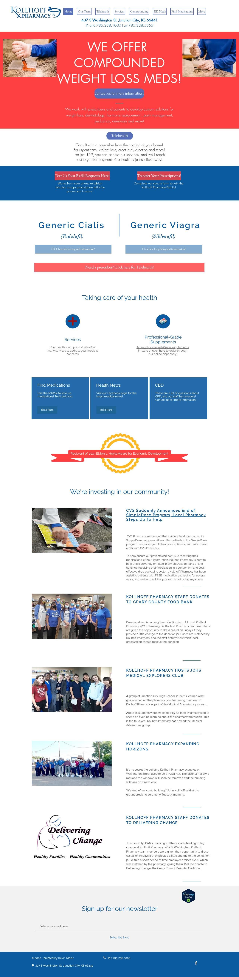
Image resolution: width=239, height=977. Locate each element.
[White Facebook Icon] (196, 963)
